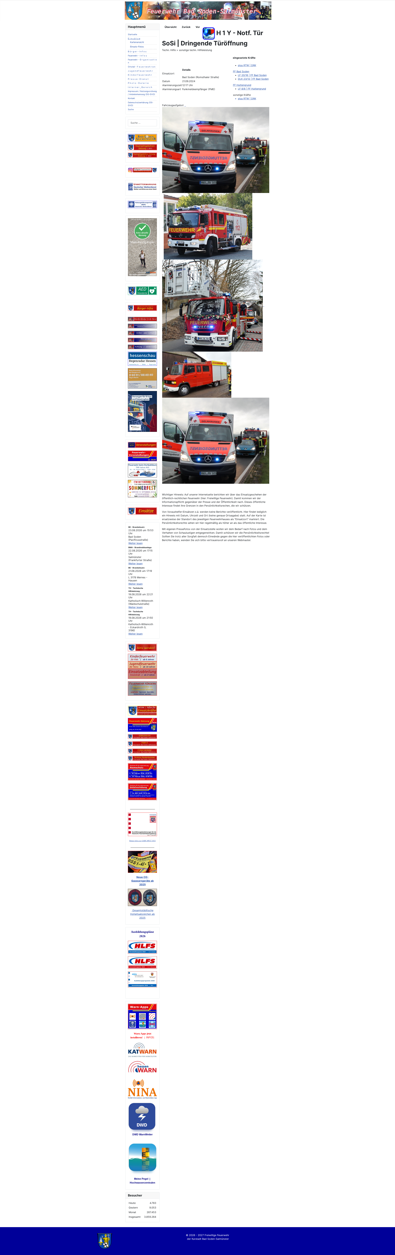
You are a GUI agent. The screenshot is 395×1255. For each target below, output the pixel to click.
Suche (131, 109)
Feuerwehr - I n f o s (137, 56)
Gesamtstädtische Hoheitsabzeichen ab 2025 (142, 914)
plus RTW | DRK (247, 65)
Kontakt (131, 98)
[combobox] (142, 122)
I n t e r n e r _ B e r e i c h (140, 87)
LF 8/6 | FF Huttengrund (252, 88)
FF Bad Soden (241, 71)
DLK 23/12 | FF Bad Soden (253, 78)
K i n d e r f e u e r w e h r (140, 75)
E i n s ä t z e (134, 38)
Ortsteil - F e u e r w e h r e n (141, 67)
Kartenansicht (137, 42)
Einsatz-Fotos (137, 46)
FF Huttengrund (242, 85)
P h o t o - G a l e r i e (138, 83)
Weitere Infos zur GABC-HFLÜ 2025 (142, 841)
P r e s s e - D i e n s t (138, 79)
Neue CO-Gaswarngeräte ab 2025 (142, 881)
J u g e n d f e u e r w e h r (140, 71)
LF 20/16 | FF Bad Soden (252, 75)
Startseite (132, 34)
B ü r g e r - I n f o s (137, 51)
